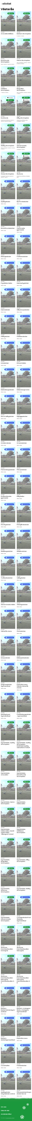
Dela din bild (5, 1110)
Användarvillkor (6, 1114)
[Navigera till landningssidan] (6, 4)
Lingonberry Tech (10, 1118)
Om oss (3, 1107)
